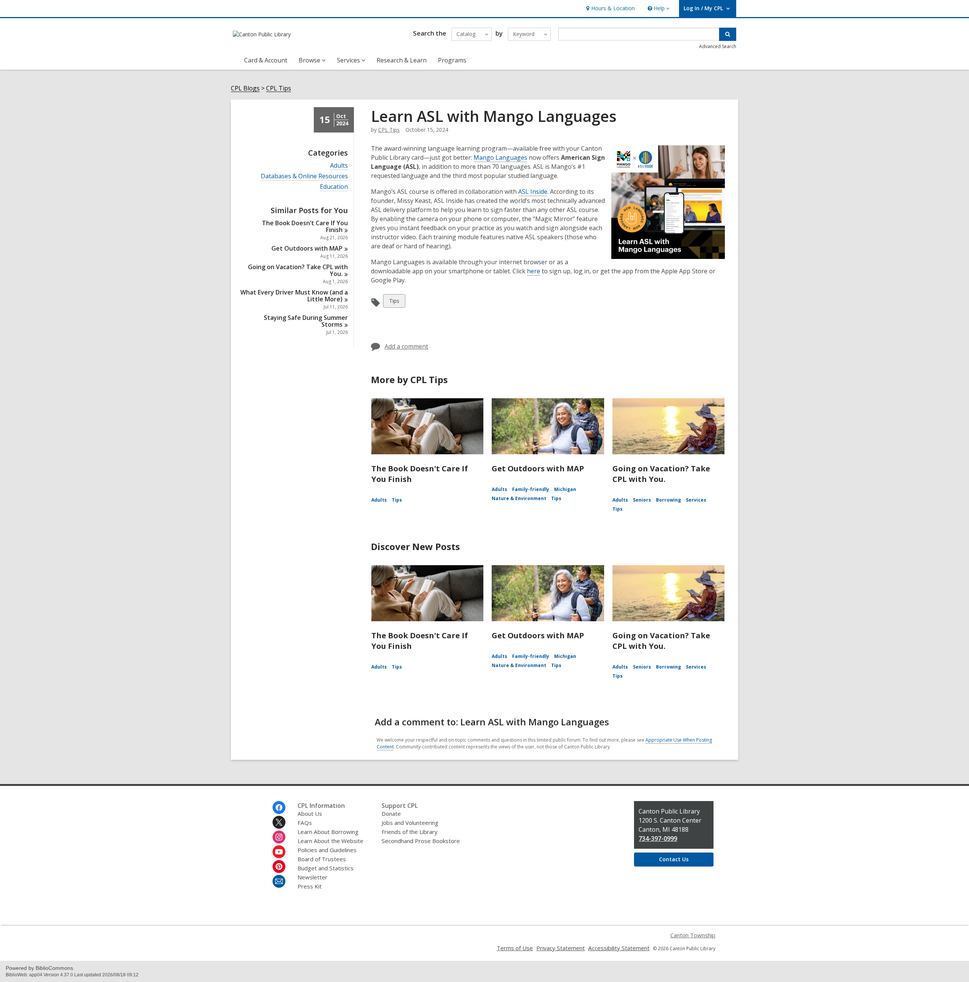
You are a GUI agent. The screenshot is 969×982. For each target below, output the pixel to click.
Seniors (642, 500)
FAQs (305, 822)
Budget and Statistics (326, 868)
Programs (452, 60)
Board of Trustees (322, 859)
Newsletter (312, 877)
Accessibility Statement (619, 948)
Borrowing (668, 500)
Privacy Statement (560, 948)
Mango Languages (500, 157)
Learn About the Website (330, 841)
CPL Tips (278, 88)
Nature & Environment (519, 498)
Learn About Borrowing (328, 831)
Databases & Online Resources (304, 176)
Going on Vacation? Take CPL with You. (661, 473)
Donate (391, 813)
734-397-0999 (658, 838)
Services (696, 500)
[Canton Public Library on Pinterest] (279, 866)
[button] (657, 8)
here (533, 271)
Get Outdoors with (307, 248)
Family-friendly (530, 489)
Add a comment (406, 346)
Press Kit (310, 886)
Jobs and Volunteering (410, 822)
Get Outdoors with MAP (538, 468)
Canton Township (692, 935)
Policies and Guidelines (327, 850)
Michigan (565, 489)
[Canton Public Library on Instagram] (279, 837)
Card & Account (265, 60)
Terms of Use (515, 948)
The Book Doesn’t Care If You (305, 226)
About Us (310, 813)
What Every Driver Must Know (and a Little (294, 295)
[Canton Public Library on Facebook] (279, 807)
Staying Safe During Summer (306, 321)
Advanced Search (717, 46)
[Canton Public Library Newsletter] (279, 881)
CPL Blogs (245, 88)
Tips (395, 302)
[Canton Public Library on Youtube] (279, 851)
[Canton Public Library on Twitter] (279, 822)
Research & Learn (402, 60)
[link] (609, 8)
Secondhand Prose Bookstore (421, 841)
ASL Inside (532, 191)
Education (334, 186)
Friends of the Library (410, 831)
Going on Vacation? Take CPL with (298, 270)
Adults (339, 165)
